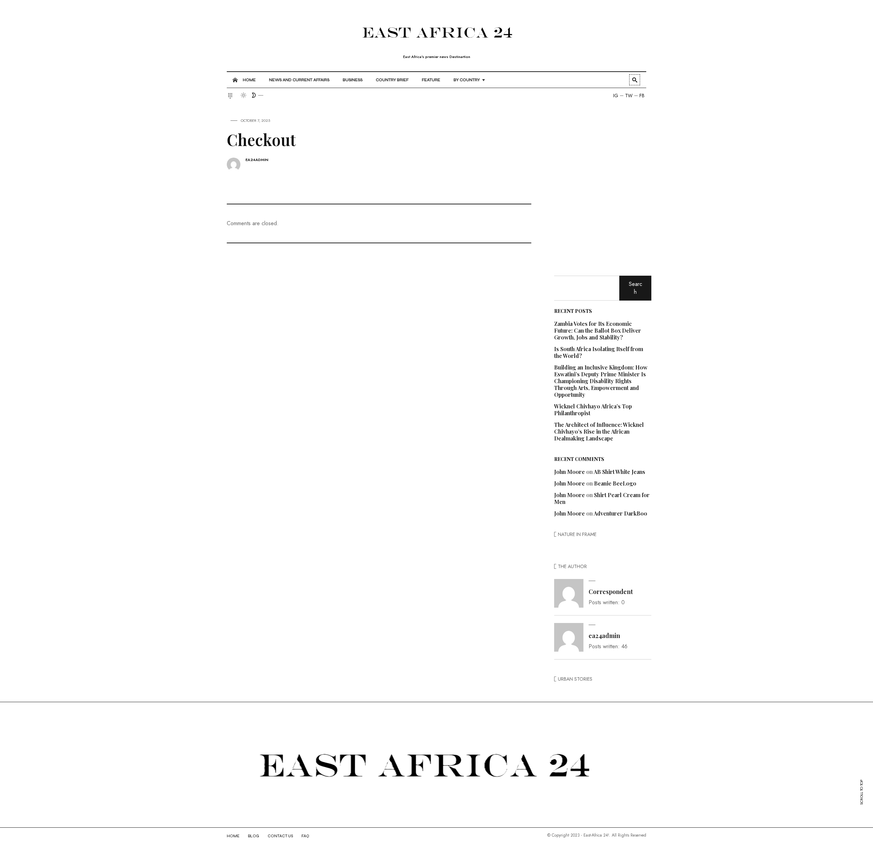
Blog (253, 836)
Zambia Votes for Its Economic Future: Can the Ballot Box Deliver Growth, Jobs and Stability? (597, 330)
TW (629, 95)
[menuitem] (245, 80)
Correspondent (611, 592)
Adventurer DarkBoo (620, 513)
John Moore (569, 471)
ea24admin (257, 160)
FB (642, 95)
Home (233, 836)
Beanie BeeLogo (615, 483)
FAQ (305, 836)
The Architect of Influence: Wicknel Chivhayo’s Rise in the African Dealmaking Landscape (599, 431)
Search (635, 287)
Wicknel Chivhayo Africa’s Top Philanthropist (593, 410)
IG (615, 95)
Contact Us (280, 836)
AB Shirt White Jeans (619, 471)
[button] (231, 95)
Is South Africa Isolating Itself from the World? (598, 352)
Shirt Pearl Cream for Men (602, 498)
